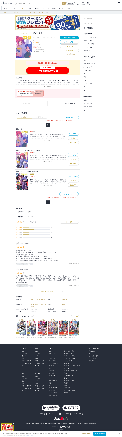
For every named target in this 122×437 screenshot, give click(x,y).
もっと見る (48, 86)
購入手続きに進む (70, 37)
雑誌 (85, 77)
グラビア (86, 80)
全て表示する (48, 140)
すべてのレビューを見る (47, 291)
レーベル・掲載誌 (89, 103)
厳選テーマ (87, 50)
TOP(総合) (3, 12)
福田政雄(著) (36, 37)
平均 (31, 222)
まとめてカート (70, 117)
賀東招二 (18, 337)
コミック (86, 60)
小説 (85, 73)
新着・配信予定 (88, 106)
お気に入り (70, 46)
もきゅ (44, 337)
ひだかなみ (33, 337)
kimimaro (40, 337)
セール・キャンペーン (90, 37)
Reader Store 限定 (89, 44)
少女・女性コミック (89, 67)
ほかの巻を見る (70, 54)
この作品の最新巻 (69, 103)
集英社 (64, 304)
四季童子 (23, 337)
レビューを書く (37, 44)
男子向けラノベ (32, 12)
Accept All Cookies (99, 433)
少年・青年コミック (89, 63)
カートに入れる (70, 42)
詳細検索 (70, 3)
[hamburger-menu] (119, 3)
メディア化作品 (88, 47)
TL (84, 90)
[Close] (119, 434)
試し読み (70, 50)
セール (85, 110)
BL (84, 87)
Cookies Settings (86, 433)
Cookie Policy (29, 435)
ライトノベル (23, 12)
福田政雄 (21, 211)
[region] (61, 434)
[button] (78, 414)
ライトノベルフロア (13, 12)
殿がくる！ (41, 12)
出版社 (85, 100)
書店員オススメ (88, 40)
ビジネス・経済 (88, 83)
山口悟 (28, 337)
